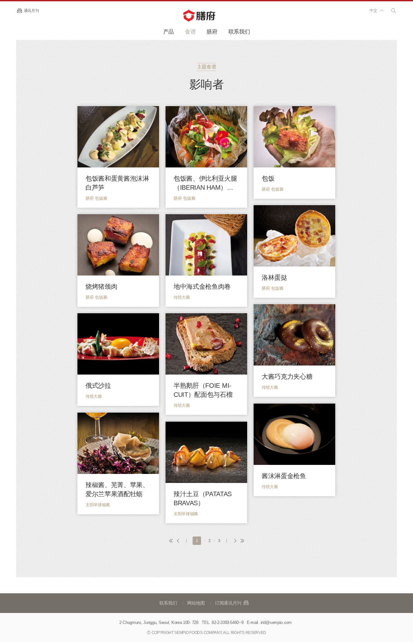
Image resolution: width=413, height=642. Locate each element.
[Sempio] (206, 15)
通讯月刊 (31, 10)
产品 (168, 32)
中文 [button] (373, 10)
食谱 (190, 32)
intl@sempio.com (276, 622)
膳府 (211, 32)
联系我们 (239, 32)
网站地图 (196, 603)
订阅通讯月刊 (229, 603)
